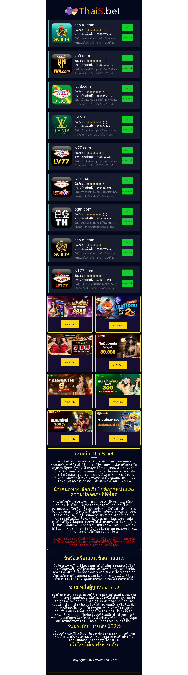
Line (127, 27)
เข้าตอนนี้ (127, 37)
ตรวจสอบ (70, 324)
